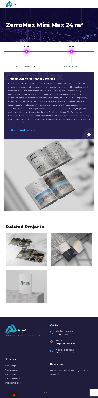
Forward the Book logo (26, 301)
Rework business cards (71, 261)
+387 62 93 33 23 (62, 334)
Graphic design (66, 265)
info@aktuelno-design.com (66, 344)
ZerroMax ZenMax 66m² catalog (26, 263)
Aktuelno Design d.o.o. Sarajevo (67, 353)
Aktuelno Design (55, 393)
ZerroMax (15, 83)
